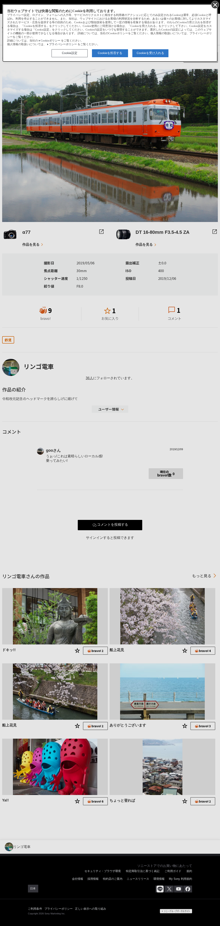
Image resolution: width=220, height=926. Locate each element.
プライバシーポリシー (63, 44)
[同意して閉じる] (214, 4)
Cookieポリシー (50, 40)
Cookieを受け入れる (150, 53)
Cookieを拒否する (110, 53)
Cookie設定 (69, 53)
